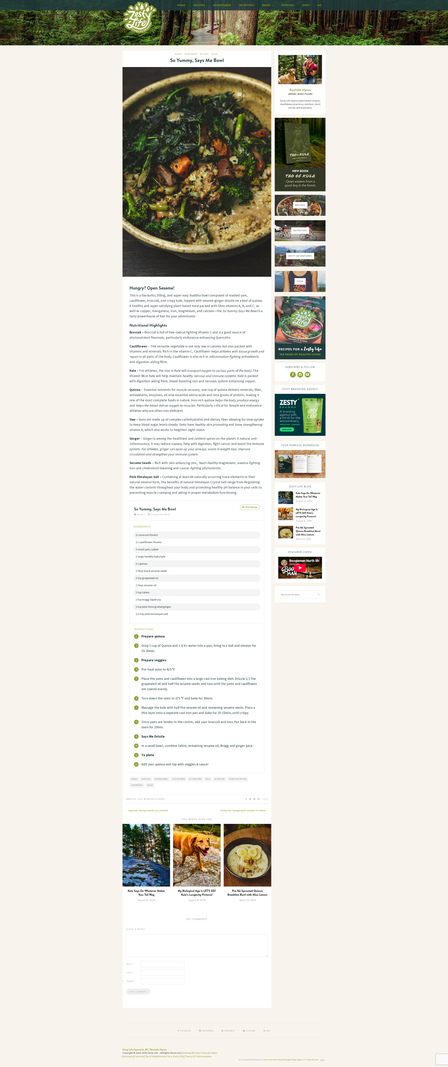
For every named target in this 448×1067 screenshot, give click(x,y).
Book (266, 5)
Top (322, 1060)
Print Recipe (251, 507)
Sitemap (187, 1053)
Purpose (287, 5)
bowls (134, 779)
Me (320, 5)
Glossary (128, 1056)
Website (129, 981)
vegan (150, 785)
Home (181, 5)
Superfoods (137, 785)
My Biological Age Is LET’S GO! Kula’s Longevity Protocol (197, 893)
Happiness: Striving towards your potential (148, 810)
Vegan (214, 54)
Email (129, 972)
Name (129, 964)
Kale (208, 779)
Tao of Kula (151, 1056)
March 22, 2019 (134, 799)
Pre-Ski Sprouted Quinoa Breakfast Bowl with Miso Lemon (247, 893)
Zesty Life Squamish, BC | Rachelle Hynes (144, 1049)
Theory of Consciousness (198, 1056)
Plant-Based (191, 54)
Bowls (178, 54)
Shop (305, 5)
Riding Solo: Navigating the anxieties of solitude (243, 810)
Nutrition (246, 5)
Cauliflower (178, 779)
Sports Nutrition (237, 779)
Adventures (222, 5)
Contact (213, 1053)
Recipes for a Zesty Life (170, 1056)
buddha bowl (161, 779)
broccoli (146, 779)
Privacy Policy (200, 1053)
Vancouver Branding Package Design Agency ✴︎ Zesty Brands (290, 1059)
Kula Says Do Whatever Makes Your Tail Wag (146, 893)
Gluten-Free (195, 779)
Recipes (199, 5)
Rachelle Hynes (156, 799)
